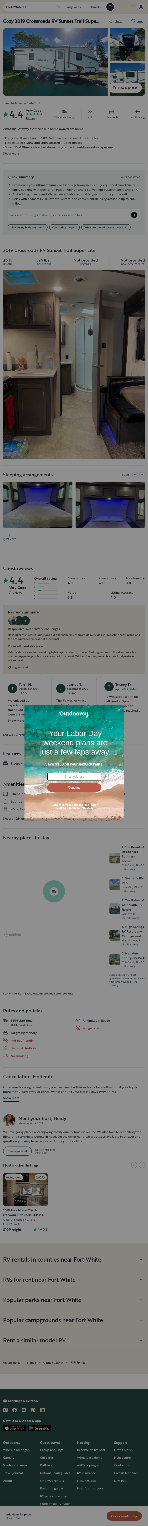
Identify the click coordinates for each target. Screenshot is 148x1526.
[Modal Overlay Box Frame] (74, 763)
